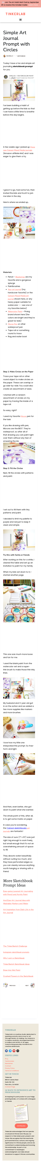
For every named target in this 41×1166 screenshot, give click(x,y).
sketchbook (21, 56)
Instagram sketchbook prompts (16, 952)
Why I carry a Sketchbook (13, 958)
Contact (8, 1066)
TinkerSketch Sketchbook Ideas (16, 964)
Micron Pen (12, 324)
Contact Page (10, 1087)
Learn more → (34, 5)
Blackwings (20, 277)
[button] (20, 19)
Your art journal (14, 289)
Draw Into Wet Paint (11, 970)
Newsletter (9, 1063)
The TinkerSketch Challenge (15, 946)
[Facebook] (6, 1050)
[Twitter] (10, 1050)
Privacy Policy (10, 1068)
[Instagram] (17, 1050)
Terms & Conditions (12, 1071)
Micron (23, 416)
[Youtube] (14, 1050)
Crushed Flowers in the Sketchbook (18, 976)
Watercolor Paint (15, 311)
